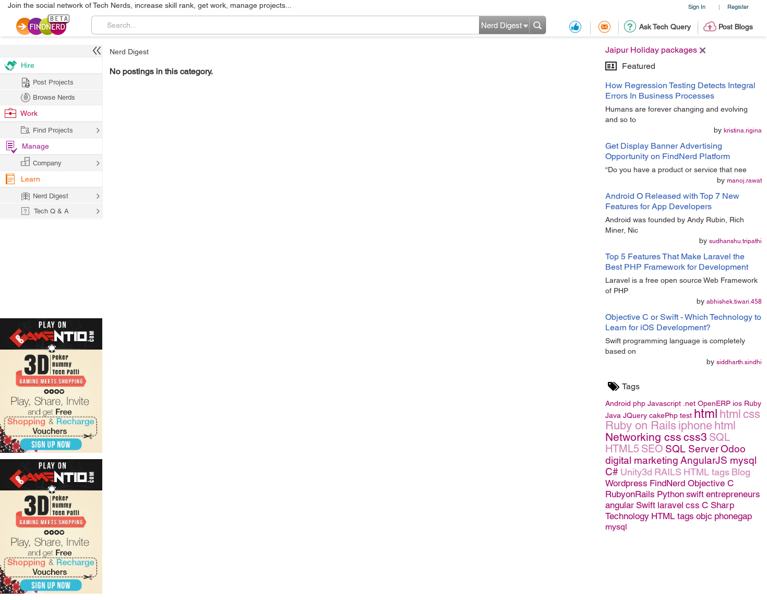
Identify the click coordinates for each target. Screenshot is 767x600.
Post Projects (53, 82)
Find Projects (53, 130)
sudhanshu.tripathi (735, 241)
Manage (35, 146)
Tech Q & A (51, 211)
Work (29, 113)
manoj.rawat (744, 180)
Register (738, 6)
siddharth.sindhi (739, 362)
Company (47, 163)
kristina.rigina (743, 130)
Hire (27, 65)
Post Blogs (735, 26)
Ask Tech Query (665, 26)
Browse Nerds (54, 97)
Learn (30, 179)
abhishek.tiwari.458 (734, 301)
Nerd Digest (129, 51)
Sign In (696, 6)
